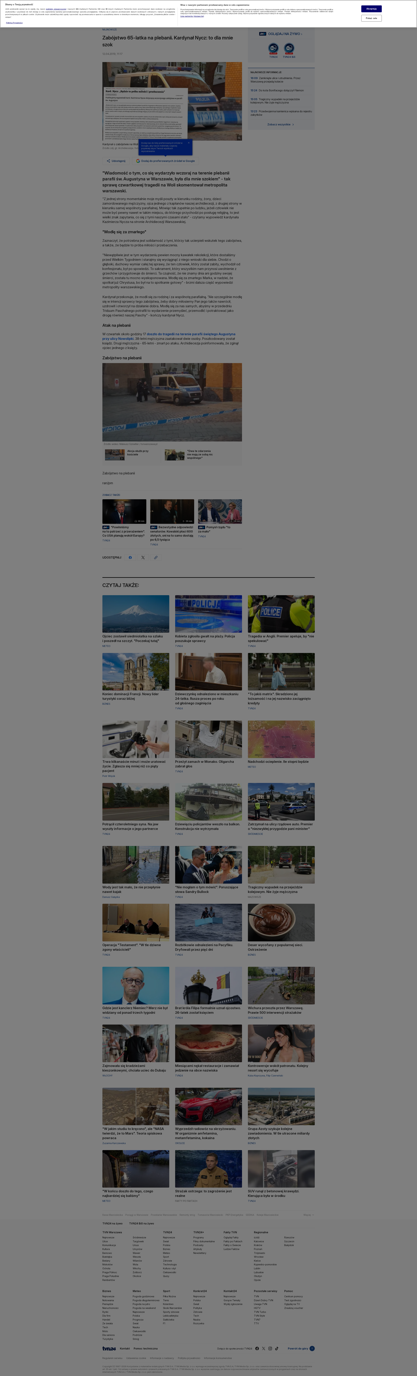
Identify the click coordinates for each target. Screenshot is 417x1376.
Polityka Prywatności (14, 23)
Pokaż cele (371, 18)
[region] (208, 14)
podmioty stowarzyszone (56, 9)
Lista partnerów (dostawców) (192, 16)
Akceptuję (371, 9)
